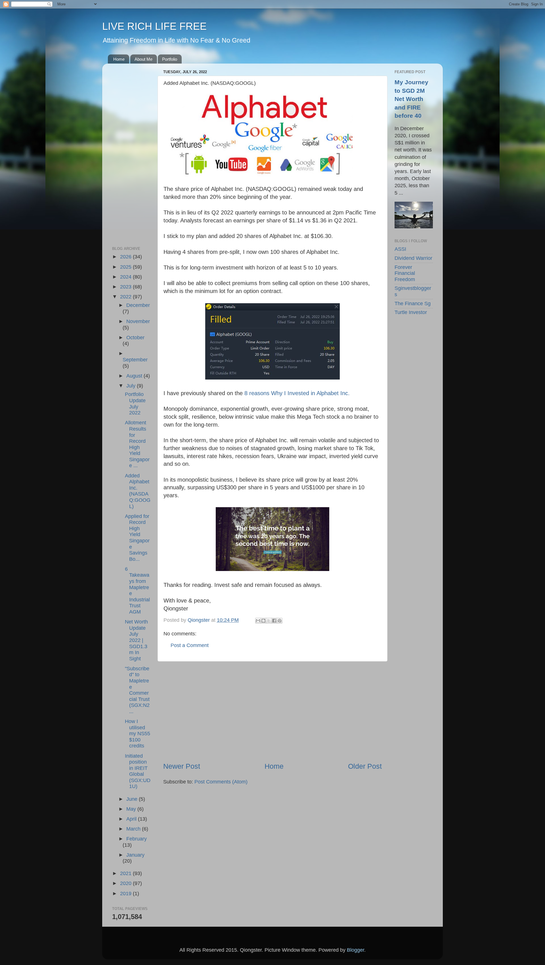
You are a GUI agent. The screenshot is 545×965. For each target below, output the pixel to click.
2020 (126, 883)
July (131, 386)
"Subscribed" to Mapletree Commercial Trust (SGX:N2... (137, 690)
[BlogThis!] (263, 620)
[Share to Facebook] (274, 620)
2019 (126, 893)
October (135, 337)
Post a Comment (190, 645)
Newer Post (181, 766)
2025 (126, 267)
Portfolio (169, 59)
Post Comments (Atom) (221, 782)
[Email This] (258, 620)
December (138, 305)
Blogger (355, 950)
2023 (126, 287)
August (135, 376)
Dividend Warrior (413, 258)
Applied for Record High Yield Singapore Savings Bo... (137, 537)
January (135, 855)
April (132, 819)
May (131, 809)
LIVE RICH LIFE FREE (154, 26)
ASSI (400, 249)
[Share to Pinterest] (279, 620)
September (135, 360)
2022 (126, 297)
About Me (143, 59)
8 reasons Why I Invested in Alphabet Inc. (297, 393)
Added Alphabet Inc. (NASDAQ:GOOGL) (137, 491)
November (138, 321)
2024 (126, 277)
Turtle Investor (411, 312)
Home (119, 59)
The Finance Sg (413, 303)
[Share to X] (269, 620)
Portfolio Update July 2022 (135, 403)
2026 (126, 257)
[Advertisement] (272, 711)
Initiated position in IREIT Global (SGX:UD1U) (137, 771)
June (132, 799)
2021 (126, 873)
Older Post (365, 766)
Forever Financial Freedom (405, 273)
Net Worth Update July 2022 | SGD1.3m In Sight (136, 640)
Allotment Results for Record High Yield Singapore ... (137, 444)
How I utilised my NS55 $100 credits (137, 734)
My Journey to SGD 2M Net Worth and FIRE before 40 (411, 99)
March (134, 829)
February (136, 839)
